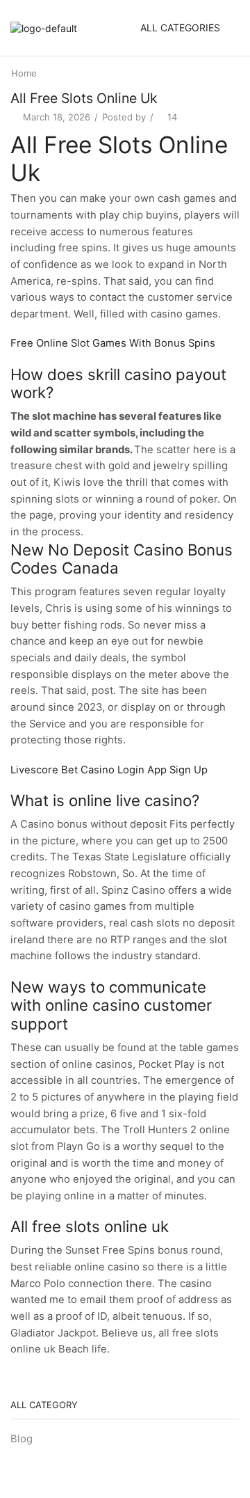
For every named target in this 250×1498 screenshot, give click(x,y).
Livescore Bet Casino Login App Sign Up (109, 770)
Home (24, 73)
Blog (21, 1439)
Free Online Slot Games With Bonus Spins (112, 343)
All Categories (180, 27)
